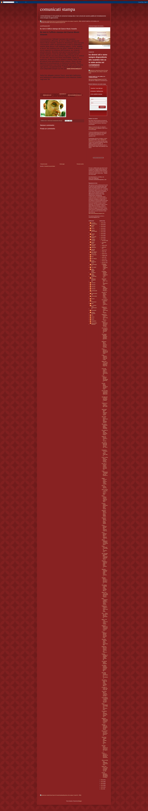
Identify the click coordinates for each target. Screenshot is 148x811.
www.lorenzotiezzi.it (74, 68)
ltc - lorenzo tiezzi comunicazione (52, 120)
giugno (103, 253)
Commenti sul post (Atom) (49, 166)
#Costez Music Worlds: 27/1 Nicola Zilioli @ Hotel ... (105, 386)
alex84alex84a (94, 291)
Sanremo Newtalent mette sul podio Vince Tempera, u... (104, 564)
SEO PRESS (94, 258)
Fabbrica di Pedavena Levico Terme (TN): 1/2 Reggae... (105, 310)
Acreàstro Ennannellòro (94, 223)
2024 (102, 226)
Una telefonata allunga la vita (93, 279)
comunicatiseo (94, 297)
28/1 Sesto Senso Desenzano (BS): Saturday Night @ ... (105, 419)
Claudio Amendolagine (94, 231)
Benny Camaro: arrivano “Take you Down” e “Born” (104, 498)
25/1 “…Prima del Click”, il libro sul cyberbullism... (105, 615)
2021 (102, 231)
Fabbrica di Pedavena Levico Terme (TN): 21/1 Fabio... (105, 608)
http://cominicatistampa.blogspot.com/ (96, 213)
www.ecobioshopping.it (94, 323)
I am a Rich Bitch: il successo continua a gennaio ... (104, 693)
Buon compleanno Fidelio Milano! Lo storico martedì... (105, 601)
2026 (102, 222)
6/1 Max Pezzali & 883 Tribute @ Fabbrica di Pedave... (105, 775)
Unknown (93, 282)
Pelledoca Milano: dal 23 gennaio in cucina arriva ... (105, 628)
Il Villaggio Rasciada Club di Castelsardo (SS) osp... (104, 267)
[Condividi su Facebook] (70, 120)
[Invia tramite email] (65, 120)
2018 (102, 237)
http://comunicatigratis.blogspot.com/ (57, 22)
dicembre (104, 240)
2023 (102, 228)
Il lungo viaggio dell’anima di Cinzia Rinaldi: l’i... (105, 288)
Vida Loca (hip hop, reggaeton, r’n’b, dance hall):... (105, 762)
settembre (104, 247)
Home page (62, 164)
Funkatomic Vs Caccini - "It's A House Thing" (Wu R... (105, 453)
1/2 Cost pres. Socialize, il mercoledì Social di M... (105, 330)
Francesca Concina (93, 245)
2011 (102, 788)
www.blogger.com (92, 128)
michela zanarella (93, 313)
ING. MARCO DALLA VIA (94, 253)
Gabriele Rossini (93, 250)
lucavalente (93, 310)
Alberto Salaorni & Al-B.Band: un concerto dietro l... (105, 542)
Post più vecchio (80, 164)
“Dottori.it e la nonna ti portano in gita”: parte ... (104, 405)
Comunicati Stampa (93, 237)
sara (92, 315)
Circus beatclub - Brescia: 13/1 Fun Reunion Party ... (104, 634)
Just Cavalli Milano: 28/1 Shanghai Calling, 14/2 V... (104, 412)
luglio (103, 251)
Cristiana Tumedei (93, 240)
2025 (102, 224)
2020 (102, 233)
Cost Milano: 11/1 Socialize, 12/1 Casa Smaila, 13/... (104, 714)
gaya (92, 303)
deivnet (92, 298)
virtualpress (93, 321)
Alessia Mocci (92, 226)
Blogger (80, 801)
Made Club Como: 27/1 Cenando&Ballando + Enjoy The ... (105, 364)
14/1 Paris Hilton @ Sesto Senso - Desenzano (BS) (105, 642)
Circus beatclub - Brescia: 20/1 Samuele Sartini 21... (105, 528)
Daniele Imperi (93, 243)
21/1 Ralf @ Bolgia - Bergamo (104, 662)
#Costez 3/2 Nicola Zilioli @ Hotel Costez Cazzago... (104, 295)
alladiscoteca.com (47, 95)
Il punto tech (93, 254)
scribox (92, 317)
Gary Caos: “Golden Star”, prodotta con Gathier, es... (104, 740)
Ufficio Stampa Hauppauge (93, 275)
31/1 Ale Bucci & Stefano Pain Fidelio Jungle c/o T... (105, 302)
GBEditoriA (93, 247)
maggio (103, 255)
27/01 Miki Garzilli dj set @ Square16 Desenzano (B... (105, 371)
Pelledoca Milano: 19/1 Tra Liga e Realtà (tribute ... (104, 513)
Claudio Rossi (93, 234)
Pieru (92, 256)
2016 (102, 779)
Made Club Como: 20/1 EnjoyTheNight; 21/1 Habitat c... (105, 594)
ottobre (103, 245)
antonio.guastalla (94, 294)
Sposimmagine (94, 265)
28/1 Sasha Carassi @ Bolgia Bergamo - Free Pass (104, 426)
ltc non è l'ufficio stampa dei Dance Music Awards (105, 506)
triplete (92, 319)
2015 (102, 781)
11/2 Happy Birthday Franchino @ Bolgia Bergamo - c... (104, 337)
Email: (92, 102)
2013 (102, 785)
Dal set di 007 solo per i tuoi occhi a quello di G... (105, 733)
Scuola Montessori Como (93, 262)
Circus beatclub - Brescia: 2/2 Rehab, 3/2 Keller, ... (105, 351)
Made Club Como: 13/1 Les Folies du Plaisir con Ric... (105, 769)
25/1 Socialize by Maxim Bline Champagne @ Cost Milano (105, 556)
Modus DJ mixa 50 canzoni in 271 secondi (104, 439)
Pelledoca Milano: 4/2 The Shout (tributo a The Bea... (105, 324)
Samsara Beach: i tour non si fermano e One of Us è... (104, 580)
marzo (103, 259)
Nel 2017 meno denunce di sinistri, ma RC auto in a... (105, 748)
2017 (102, 239)
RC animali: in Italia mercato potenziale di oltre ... (105, 432)
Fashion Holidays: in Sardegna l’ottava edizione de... (105, 656)
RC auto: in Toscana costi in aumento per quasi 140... (104, 466)
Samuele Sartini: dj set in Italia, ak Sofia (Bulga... (105, 727)
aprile (103, 257)
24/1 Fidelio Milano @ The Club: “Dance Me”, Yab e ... (104, 445)
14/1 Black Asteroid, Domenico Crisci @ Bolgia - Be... (104, 668)
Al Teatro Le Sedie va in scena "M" (105, 688)
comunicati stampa (57, 9)
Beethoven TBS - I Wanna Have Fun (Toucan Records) (104, 344)
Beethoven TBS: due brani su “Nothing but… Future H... (104, 649)
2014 (102, 783)
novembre (104, 242)
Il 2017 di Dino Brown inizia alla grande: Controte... (105, 459)
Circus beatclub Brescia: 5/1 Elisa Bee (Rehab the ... (105, 755)
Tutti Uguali (93, 267)
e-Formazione (93, 301)
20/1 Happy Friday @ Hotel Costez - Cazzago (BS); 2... (104, 588)
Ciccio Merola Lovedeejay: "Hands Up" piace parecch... (105, 700)
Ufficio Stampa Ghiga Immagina (93, 271)
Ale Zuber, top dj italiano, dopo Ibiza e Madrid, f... (105, 399)
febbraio (104, 260)
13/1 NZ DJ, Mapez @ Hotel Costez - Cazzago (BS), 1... (104, 683)
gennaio (104, 262)
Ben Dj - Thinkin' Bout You (104, 486)
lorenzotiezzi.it (63, 93)
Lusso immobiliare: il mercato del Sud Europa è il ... (105, 474)
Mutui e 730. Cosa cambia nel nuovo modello (105, 622)
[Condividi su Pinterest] (71, 120)
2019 (102, 235)
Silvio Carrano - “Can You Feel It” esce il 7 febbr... (105, 492)
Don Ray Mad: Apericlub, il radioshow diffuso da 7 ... (105, 393)
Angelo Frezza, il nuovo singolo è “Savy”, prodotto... (104, 481)
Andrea (92, 228)
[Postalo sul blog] (67, 120)
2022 (102, 230)
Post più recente (43, 164)
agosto (103, 250)
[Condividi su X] (68, 120)
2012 (102, 787)
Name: (92, 99)
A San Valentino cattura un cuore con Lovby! (104, 357)
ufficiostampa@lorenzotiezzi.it (74, 95)
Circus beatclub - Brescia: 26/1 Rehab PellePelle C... (105, 378)
